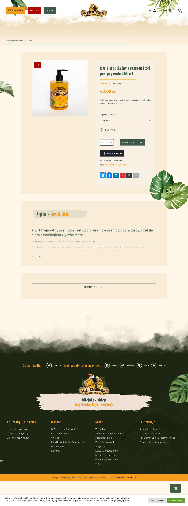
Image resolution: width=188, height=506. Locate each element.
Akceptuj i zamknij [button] (176, 500)
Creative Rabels (119, 477)
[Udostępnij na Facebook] (109, 175)
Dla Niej (31, 41)
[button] (94, 287)
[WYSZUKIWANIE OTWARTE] (180, 10)
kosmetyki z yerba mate (115, 165)
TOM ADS (132, 477)
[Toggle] (37, 256)
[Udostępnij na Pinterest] (123, 175)
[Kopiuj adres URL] (136, 175)
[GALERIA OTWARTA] (60, 88)
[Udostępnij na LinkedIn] (116, 175)
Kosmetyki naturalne (14, 41)
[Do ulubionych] (37, 65)
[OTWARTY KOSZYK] (176, 488)
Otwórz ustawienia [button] (157, 500)
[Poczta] (129, 175)
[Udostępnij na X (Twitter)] (103, 175)
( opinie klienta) (115, 83)
